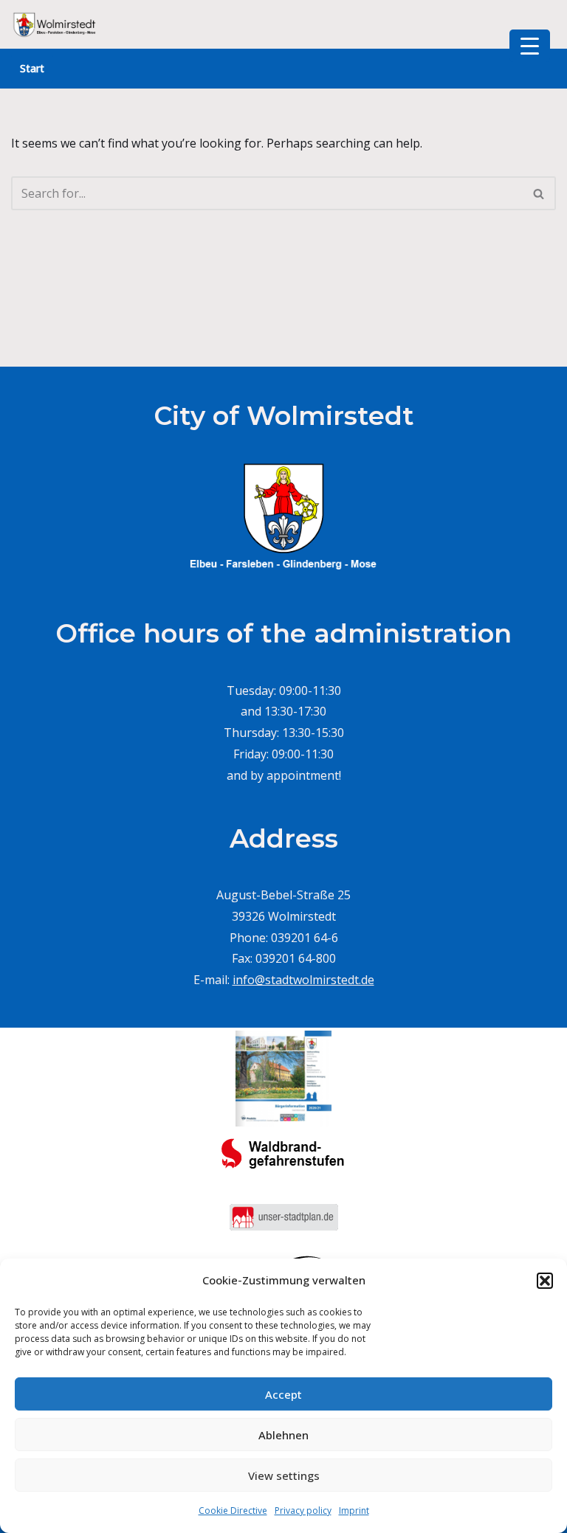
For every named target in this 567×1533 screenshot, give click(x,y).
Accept (283, 1394)
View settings (284, 1475)
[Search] (539, 193)
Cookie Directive (233, 1510)
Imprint (354, 1510)
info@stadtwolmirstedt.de (303, 980)
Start (32, 68)
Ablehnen (283, 1435)
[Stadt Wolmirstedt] (55, 24)
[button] (544, 1280)
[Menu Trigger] (529, 46)
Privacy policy (303, 1510)
